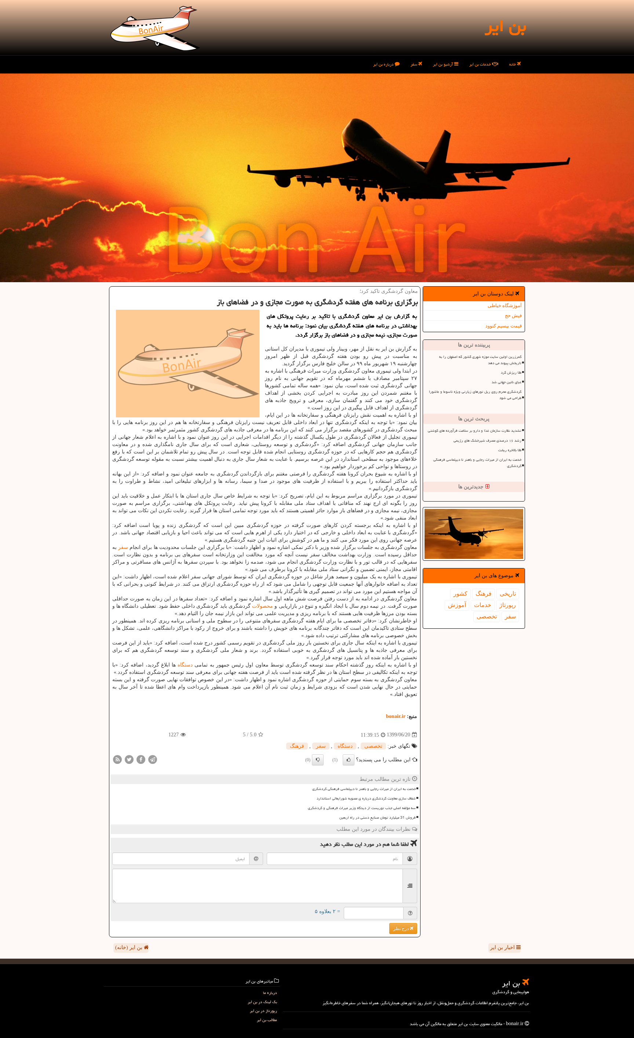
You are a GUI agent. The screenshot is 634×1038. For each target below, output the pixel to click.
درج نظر (401, 928)
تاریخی (508, 593)
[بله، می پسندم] (348, 759)
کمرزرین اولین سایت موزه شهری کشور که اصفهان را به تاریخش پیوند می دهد (480, 360)
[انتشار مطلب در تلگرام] (152, 759)
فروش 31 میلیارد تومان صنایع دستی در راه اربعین (377, 817)
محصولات (262, 606)
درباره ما (270, 992)
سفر (414, 64)
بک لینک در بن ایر (262, 1002)
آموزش (457, 605)
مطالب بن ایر (267, 1020)
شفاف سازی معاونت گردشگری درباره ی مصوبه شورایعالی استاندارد (366, 798)
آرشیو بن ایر (443, 64)
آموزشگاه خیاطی (505, 305)
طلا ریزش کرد (511, 372)
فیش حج (513, 315)
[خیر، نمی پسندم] (318, 759)
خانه (513, 64)
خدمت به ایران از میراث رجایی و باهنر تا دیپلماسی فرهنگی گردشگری (477, 463)
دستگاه (185, 665)
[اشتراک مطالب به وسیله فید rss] (117, 759)
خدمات (482, 605)
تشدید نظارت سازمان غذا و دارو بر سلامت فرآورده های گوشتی (474, 430)
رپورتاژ (507, 605)
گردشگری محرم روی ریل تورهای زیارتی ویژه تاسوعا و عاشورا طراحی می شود (475, 395)
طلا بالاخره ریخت (509, 450)
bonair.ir (395, 716)
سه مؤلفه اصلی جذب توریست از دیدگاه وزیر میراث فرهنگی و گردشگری (362, 808)
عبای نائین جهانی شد (506, 382)
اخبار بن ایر (503, 947)
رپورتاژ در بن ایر (263, 1010)
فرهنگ (484, 593)
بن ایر (505, 26)
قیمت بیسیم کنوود (503, 325)
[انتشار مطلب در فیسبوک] (141, 759)
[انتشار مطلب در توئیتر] (129, 759)
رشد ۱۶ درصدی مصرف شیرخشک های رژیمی (487, 440)
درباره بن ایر (384, 64)
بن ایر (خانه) (129, 947)
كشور (460, 593)
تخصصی (487, 616)
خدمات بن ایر (480, 64)
